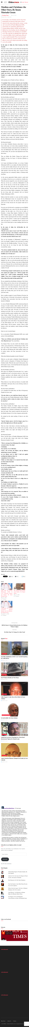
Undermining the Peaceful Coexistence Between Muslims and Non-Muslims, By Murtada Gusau (6, 610)
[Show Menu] (1, 2)
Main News (3, 1021)
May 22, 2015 (13, 15)
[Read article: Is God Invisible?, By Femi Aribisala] (14, 709)
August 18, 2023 (4, 660)
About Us (9, 1021)
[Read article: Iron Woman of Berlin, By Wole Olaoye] (14, 669)
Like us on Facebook (6, 919)
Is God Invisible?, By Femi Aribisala (9, 718)
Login (23, 2)
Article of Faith (6, 715)
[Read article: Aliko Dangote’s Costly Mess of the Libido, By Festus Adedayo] (14, 688)
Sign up (26, 2)
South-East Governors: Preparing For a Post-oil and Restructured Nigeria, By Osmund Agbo (13, 738)
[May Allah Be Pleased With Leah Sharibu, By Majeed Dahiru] (19, 586)
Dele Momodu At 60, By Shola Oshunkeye (16, 880)
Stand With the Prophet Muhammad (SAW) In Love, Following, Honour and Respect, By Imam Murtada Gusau (6, 593)
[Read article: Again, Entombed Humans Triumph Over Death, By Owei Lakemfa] (14, 750)
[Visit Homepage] (13, 2)
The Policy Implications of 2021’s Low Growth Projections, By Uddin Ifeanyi (14, 657)
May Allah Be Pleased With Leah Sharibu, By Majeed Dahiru (19, 592)
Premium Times (5, 15)
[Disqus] (14, 785)
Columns (4, 653)
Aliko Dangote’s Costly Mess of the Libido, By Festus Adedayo (13, 697)
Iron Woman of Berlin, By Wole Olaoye (10, 677)
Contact (14, 1021)
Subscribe (5, 859)
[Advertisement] (14, 908)
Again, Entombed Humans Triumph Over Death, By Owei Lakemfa (14, 759)
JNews (5, 1023)
